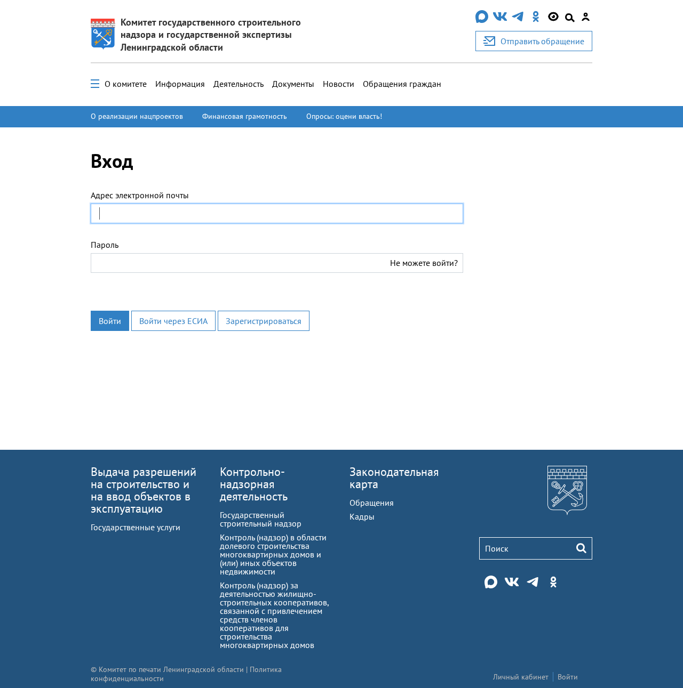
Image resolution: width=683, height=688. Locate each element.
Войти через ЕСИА (173, 320)
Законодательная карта (394, 477)
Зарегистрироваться (263, 320)
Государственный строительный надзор (260, 519)
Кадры (362, 516)
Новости (338, 83)
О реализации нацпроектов (137, 116)
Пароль (104, 244)
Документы (293, 83)
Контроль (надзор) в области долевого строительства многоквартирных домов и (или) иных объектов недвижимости (273, 554)
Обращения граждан (402, 83)
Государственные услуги (135, 527)
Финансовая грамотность (244, 116)
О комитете (126, 83)
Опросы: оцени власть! (344, 116)
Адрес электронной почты (140, 195)
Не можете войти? (424, 262)
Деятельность (238, 83)
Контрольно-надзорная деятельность (254, 484)
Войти (110, 320)
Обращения (372, 502)
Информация (180, 83)
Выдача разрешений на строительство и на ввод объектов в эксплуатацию (143, 490)
